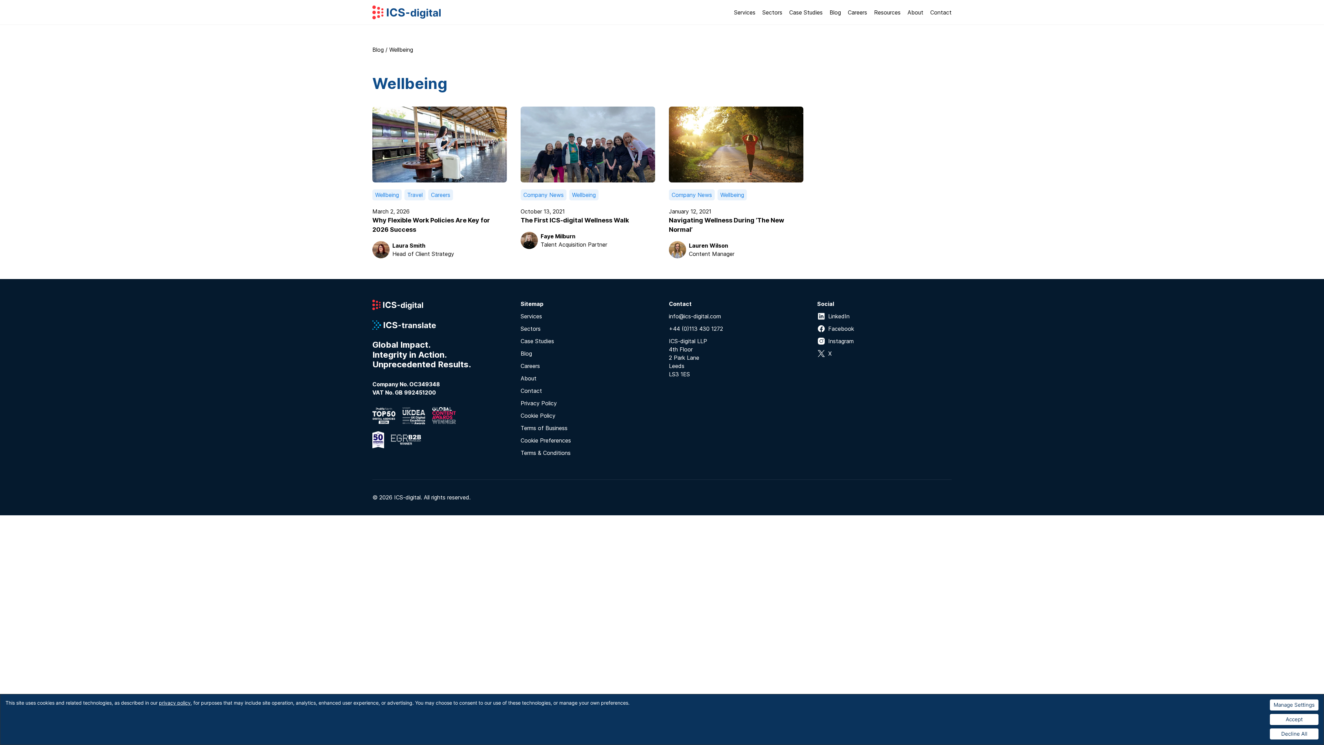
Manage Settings (1294, 705)
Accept (1294, 719)
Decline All (1294, 734)
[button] (744, 12)
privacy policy (175, 703)
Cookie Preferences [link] (546, 440)
